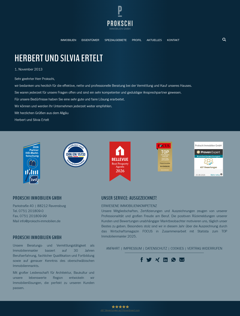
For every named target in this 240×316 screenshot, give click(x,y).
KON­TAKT (173, 40)
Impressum (132, 248)
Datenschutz (156, 248)
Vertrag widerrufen (204, 248)
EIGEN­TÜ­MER (90, 40)
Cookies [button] (177, 248)
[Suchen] (223, 39)
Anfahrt (113, 248)
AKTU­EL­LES (154, 40)
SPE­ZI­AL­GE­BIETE (116, 40)
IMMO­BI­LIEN (68, 40)
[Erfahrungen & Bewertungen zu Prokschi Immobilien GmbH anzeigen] (208, 158)
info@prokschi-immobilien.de (40, 221)
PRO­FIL (136, 40)
